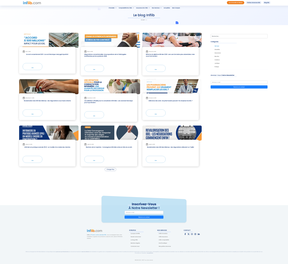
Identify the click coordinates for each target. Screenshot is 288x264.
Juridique (217, 63)
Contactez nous (135, 246)
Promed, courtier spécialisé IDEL (98, 235)
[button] (110, 169)
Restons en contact (239, 87)
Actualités (167, 8)
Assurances (218, 53)
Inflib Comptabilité (164, 240)
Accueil (143, 19)
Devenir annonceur (136, 236)
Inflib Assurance (163, 236)
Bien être (217, 56)
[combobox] (239, 36)
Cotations (217, 59)
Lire (33, 67)
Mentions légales (135, 243)
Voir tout (217, 46)
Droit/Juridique (163, 243)
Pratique (217, 66)
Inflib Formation (163, 233)
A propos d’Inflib (135, 233)
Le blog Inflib (134, 240)
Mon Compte (176, 8)
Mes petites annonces (165, 246)
